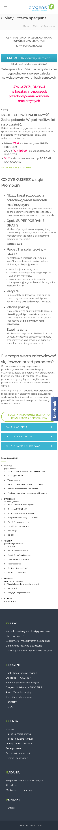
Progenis (37, 825)
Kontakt (10, 808)
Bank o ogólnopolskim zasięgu (21, 513)
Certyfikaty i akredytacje (18, 526)
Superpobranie (14, 564)
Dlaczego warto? (15, 475)
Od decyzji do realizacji (17, 568)
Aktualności (12, 588)
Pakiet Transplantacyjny (18, 522)
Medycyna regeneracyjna (18, 592)
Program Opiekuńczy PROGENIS (22, 517)
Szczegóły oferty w (16, 167)
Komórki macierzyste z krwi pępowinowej (26, 471)
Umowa (11, 546)
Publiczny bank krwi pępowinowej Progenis (27, 493)
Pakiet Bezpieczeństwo (17, 551)
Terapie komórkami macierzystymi (23, 584)
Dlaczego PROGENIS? (17, 509)
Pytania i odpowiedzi (16, 572)
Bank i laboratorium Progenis (20, 504)
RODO (10, 535)
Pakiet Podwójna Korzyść (18, 555)
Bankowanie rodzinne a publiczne (22, 489)
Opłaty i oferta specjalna (18, 559)
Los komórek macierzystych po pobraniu (25, 484)
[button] (29, 427)
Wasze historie (13, 480)
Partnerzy (12, 530)
